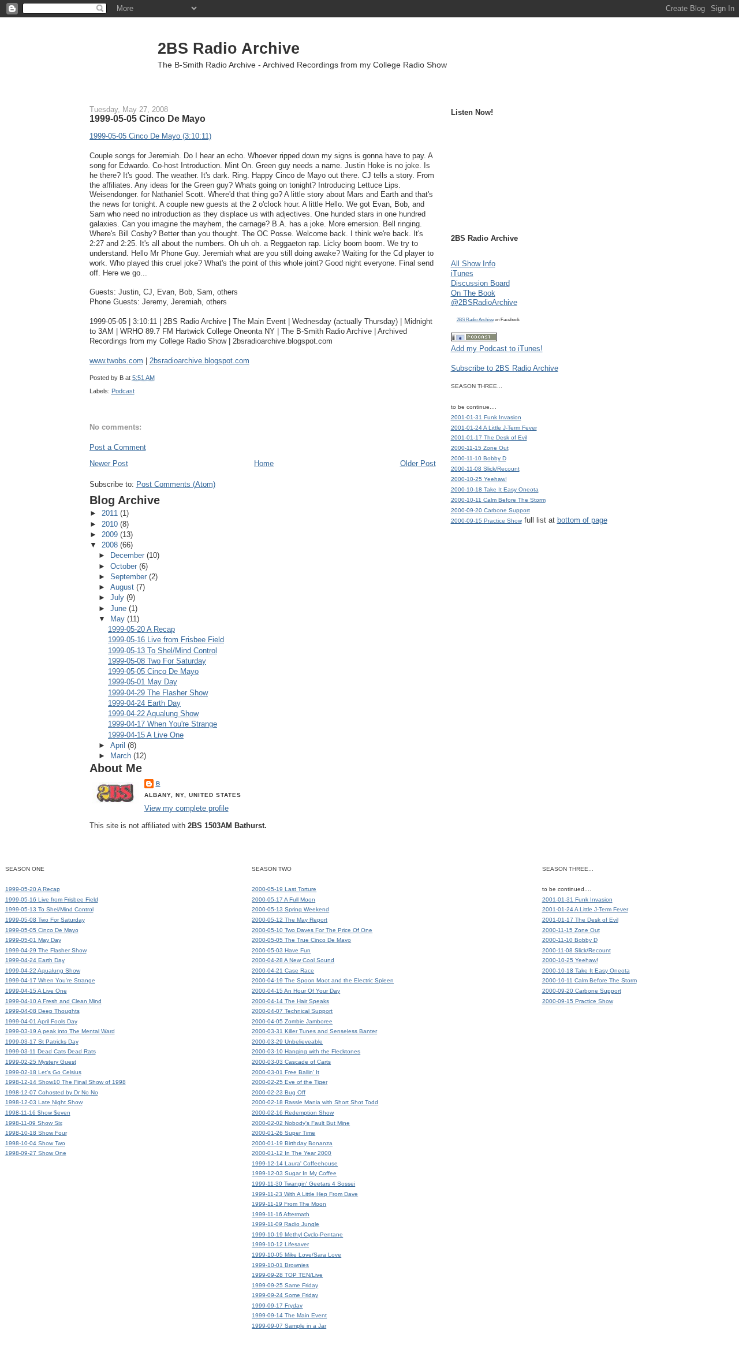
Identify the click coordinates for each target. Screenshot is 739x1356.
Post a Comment (117, 447)
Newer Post (108, 463)
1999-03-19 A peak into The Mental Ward (60, 1031)
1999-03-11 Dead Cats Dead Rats (50, 1051)
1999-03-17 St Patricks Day (42, 1041)
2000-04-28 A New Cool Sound (293, 960)
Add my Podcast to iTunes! (497, 348)
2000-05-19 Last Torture (284, 889)
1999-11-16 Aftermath (280, 1214)
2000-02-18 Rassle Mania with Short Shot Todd (315, 1102)
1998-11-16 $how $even (37, 1112)
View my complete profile (186, 808)
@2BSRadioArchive (484, 302)
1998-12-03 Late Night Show (44, 1102)
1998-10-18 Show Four (36, 1133)
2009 (111, 534)
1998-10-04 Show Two (35, 1143)
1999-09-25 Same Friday (285, 1285)
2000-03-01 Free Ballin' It (285, 1072)
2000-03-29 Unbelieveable (287, 1041)
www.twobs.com (116, 360)
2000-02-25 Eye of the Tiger (289, 1082)
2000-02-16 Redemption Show (293, 1112)
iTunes (462, 273)
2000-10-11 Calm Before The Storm (498, 500)
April (119, 745)
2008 (111, 545)
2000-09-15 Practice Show (486, 520)
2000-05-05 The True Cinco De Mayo (301, 940)
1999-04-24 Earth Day (144, 703)
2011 (111, 513)
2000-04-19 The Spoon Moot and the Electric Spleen (323, 980)
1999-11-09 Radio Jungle (285, 1224)
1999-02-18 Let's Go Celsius (43, 1072)
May (118, 618)
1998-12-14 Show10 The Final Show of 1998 (65, 1082)
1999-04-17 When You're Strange (162, 724)
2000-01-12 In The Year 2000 (291, 1153)
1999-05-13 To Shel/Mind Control (162, 650)
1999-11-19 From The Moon (289, 1204)
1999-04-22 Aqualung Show (153, 713)
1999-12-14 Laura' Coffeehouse (295, 1163)
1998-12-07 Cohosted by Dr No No (51, 1092)
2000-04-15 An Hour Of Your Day (296, 991)
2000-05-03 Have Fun (281, 950)
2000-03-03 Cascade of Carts (291, 1062)
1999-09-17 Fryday (277, 1305)
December (128, 555)
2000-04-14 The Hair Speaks (290, 1001)
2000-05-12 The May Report (289, 920)
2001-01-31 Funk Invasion (486, 417)
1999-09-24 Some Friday (285, 1295)
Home (264, 463)
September (129, 576)
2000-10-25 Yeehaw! (479, 479)
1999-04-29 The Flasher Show (158, 692)
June (119, 608)
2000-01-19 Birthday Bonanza (292, 1143)
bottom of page (582, 520)
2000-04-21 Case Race (283, 970)
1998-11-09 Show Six (33, 1123)
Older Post (418, 463)
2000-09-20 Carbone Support (490, 510)
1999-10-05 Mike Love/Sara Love (296, 1254)
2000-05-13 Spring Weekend (290, 909)
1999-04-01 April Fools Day (41, 1021)
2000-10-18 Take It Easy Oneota (495, 489)
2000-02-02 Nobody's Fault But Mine (301, 1123)
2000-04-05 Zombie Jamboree (292, 1021)
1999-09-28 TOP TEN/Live (287, 1275)
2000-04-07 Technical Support (292, 1011)
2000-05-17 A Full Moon (283, 899)
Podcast (123, 391)
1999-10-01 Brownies (280, 1265)
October (124, 566)
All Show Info (473, 263)
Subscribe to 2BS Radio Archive (504, 368)
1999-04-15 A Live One (146, 735)
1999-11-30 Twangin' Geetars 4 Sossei (303, 1183)
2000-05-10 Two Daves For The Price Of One (312, 930)
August (123, 587)
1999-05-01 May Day (142, 681)
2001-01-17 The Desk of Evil (489, 437)
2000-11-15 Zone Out (480, 448)
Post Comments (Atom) (175, 484)
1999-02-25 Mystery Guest (40, 1062)
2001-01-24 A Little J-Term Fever (494, 427)
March (121, 755)
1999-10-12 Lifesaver (280, 1244)
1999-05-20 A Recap (141, 629)
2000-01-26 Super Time (283, 1133)
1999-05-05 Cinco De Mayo (147, 118)
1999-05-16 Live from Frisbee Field (166, 639)
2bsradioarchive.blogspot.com (199, 360)
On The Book (473, 293)
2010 (111, 524)
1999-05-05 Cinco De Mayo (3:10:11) (150, 136)
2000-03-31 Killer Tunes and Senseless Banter (314, 1031)
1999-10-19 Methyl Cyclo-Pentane (297, 1234)
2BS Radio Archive (229, 48)
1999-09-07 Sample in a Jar (289, 1326)
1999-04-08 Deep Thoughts (42, 1011)
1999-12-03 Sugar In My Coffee (294, 1173)
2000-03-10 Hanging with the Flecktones (306, 1051)
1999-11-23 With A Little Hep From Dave (305, 1194)
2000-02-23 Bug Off (278, 1092)
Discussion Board (480, 283)
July (118, 597)
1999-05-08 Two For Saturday (157, 661)
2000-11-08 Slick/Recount (485, 468)
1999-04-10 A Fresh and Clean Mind (53, 1001)
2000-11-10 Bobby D (478, 458)
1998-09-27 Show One (35, 1153)
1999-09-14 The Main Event (289, 1315)
